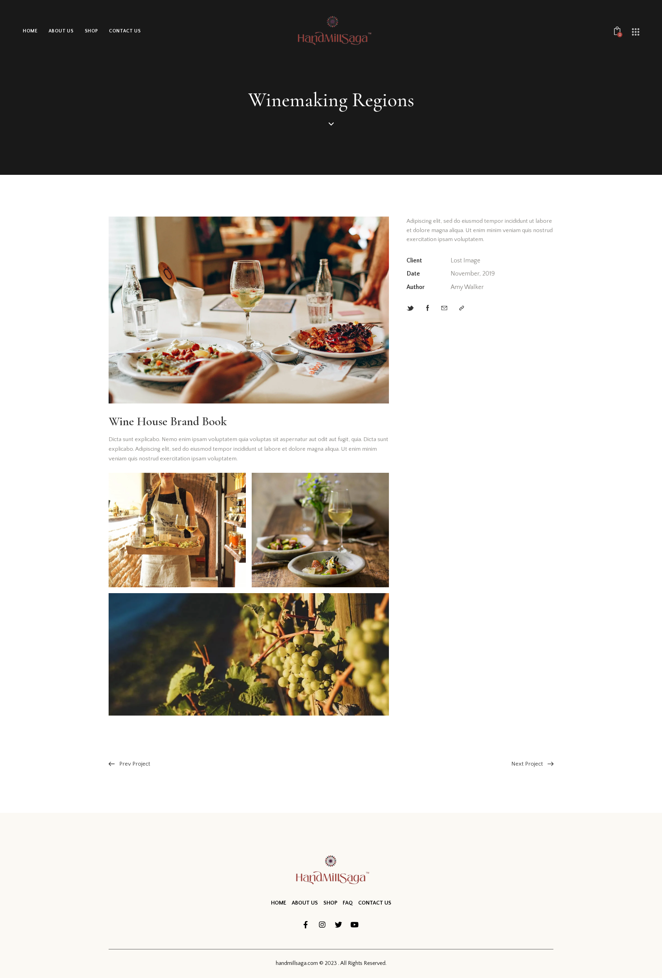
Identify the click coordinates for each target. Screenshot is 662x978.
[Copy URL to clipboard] (461, 308)
